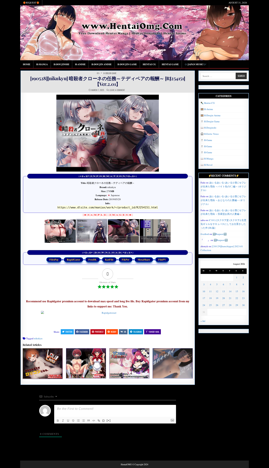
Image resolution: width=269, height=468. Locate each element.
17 (204, 298)
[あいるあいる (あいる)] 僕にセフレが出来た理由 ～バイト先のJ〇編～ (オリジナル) (223, 186)
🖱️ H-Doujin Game (108, 73)
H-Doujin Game (127, 64)
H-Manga (42, 64)
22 (237, 298)
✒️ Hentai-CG (208, 103)
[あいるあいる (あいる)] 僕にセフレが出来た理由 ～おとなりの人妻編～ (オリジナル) (223, 200)
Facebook (83, 331)
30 (243, 305)
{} (103, 420)
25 (210, 305)
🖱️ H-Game (206, 140)
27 (223, 305)
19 (217, 298)
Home (26, 64)
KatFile (109, 259)
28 (230, 305)
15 (237, 291)
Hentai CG (149, 64)
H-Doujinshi (61, 64)
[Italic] (63, 420)
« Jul (203, 321)
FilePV (162, 259)
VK (125, 331)
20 (223, 298)
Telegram (137, 331)
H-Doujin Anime (101, 64)
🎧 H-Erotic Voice (210, 133)
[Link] (98, 420)
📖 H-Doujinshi (208, 127)
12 (217, 291)
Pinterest (99, 331)
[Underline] (68, 420)
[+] (109, 420)
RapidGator (73, 259)
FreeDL (92, 259)
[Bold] (57, 420)
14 (230, 291)
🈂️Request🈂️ (220, 234)
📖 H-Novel (206, 164)
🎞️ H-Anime (207, 109)
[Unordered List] (83, 420)
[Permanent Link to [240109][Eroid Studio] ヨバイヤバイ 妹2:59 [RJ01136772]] (172, 363)
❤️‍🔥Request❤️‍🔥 (31, 2)
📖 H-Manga (207, 158)
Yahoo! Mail (154, 331)
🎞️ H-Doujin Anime (211, 115)
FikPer (125, 259)
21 (230, 298)
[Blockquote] (88, 420)
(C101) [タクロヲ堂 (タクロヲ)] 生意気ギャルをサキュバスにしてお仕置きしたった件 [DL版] (223, 223)
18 (210, 298)
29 (237, 305)
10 (204, 291)
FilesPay (54, 259)
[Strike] (73, 420)
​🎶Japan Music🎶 (195, 64)
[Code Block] (93, 420)
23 (243, 298)
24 (204, 305)
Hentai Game (170, 64)
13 (223, 291)
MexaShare (144, 259)
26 (217, 305)
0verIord (205, 234)
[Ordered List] (78, 420)
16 (243, 291)
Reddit (113, 331)
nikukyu (38, 338)
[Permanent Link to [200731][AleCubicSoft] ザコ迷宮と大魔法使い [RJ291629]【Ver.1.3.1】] (129, 363)
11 (210, 291)
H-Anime (80, 64)
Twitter (68, 331)
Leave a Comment (117, 90)
